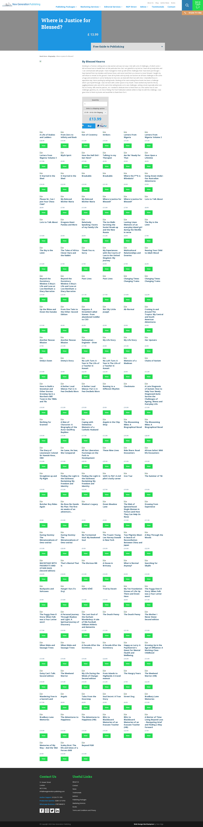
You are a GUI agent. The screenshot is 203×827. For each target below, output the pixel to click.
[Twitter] (52, 812)
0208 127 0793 (60, 801)
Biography (51, 56)
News (74, 789)
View (43, 146)
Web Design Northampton (144, 824)
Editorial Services (112, 6)
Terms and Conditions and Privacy (84, 810)
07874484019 (60, 804)
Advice (143, 6)
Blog (157, 3)
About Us (150, 3)
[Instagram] (47, 812)
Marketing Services (89, 6)
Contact (171, 6)
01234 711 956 (57, 797)
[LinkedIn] (57, 812)
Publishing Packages (65, 6)
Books (173, 3)
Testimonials (158, 6)
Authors (75, 796)
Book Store (43, 56)
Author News (164, 3)
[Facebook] (42, 812)
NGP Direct (131, 6)
